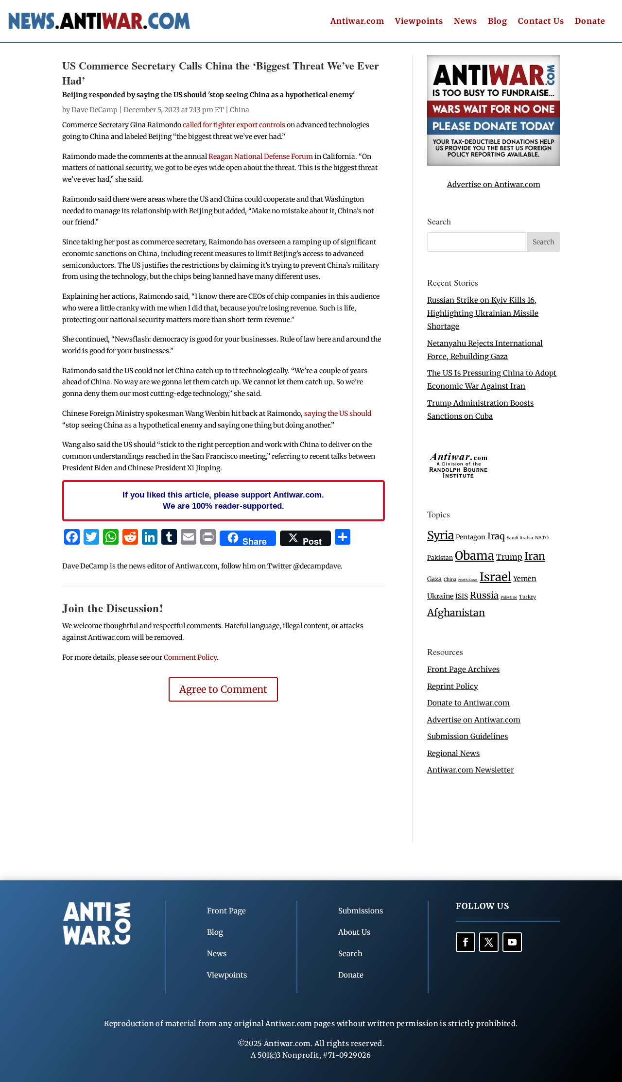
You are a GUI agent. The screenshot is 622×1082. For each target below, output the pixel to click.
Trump (509, 557)
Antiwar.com (357, 21)
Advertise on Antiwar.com (493, 184)
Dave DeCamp (94, 109)
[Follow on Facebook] (465, 942)
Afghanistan (456, 612)
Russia (484, 595)
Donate (590, 21)
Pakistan (440, 557)
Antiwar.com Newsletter (470, 769)
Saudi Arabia (520, 537)
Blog (497, 21)
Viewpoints (419, 21)
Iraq (496, 536)
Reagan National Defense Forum (260, 156)
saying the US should (337, 413)
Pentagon (470, 537)
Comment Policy (190, 657)
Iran (534, 556)
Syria (440, 535)
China (239, 109)
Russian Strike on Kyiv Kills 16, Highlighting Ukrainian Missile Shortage (482, 313)
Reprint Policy (452, 686)
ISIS (461, 596)
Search (350, 953)
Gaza (434, 579)
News (465, 21)
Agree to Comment (223, 689)
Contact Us (541, 21)
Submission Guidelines (467, 736)
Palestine (509, 597)
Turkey (527, 597)
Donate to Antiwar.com (468, 702)
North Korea (468, 580)
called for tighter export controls (234, 124)
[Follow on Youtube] (512, 942)
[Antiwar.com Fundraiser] (493, 163)
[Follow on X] (489, 942)
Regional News (453, 753)
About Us (354, 932)
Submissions (360, 910)
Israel (495, 576)
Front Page (226, 910)
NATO (542, 538)
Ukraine (440, 596)
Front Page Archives (463, 669)
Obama (474, 556)
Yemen (524, 578)
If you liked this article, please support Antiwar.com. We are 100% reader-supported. (223, 500)
